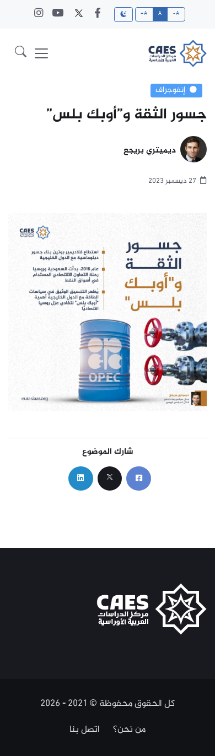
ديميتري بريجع (149, 151)
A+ (144, 13)
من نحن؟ (129, 729)
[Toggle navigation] (41, 53)
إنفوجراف (170, 90)
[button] (20, 53)
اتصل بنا (84, 729)
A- (176, 13)
